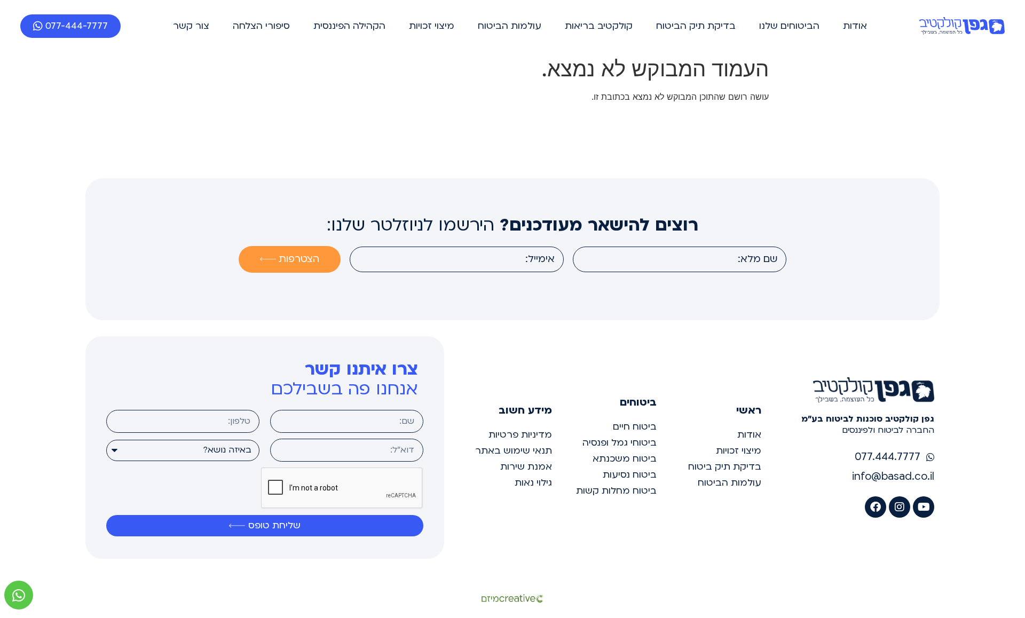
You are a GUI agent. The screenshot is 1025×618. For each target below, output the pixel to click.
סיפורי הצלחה (261, 26)
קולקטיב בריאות (599, 26)
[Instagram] (899, 507)
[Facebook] (875, 507)
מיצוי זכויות (431, 26)
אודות (855, 26)
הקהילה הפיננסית (349, 26)
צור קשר (191, 26)
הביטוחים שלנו (789, 26)
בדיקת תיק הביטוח (696, 26)
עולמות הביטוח (509, 26)
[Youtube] (923, 507)
